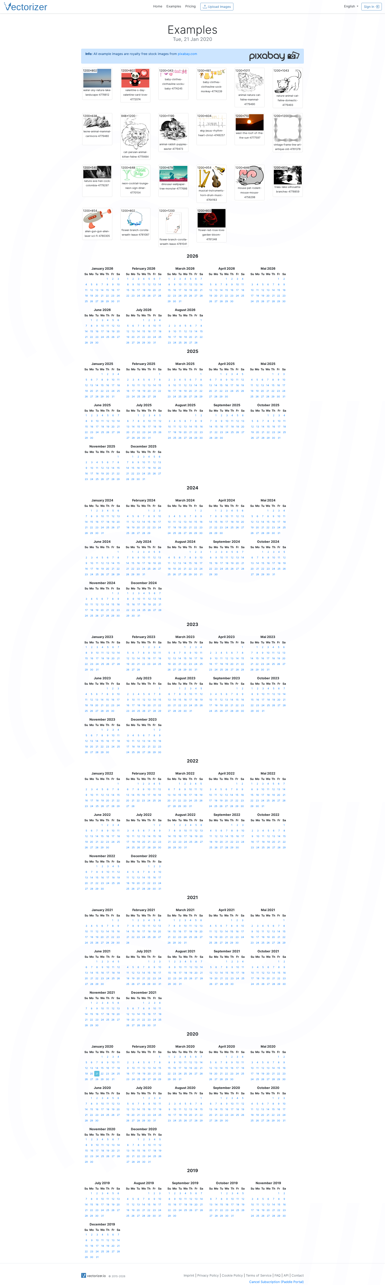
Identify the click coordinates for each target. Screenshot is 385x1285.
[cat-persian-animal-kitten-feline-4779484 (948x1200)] (135, 132)
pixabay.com (187, 54)
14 (102, 290)
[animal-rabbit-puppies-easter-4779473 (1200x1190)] (173, 128)
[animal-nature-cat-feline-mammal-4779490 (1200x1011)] (250, 80)
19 (91, 295)
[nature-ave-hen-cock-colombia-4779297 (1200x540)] (97, 172)
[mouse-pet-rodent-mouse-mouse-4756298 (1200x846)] (250, 175)
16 (112, 290)
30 (112, 301)
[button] (351, 6)
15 (107, 290)
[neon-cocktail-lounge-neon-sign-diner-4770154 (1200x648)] (135, 173)
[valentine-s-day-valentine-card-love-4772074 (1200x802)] (135, 78)
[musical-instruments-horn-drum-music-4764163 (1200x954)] (212, 177)
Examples (173, 6)
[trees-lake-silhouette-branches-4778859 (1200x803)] (288, 175)
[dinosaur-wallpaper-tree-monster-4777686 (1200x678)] (173, 173)
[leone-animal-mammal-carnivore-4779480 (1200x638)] (97, 121)
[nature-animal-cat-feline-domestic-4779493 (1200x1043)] (288, 81)
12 (91, 290)
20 (96, 295)
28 (102, 301)
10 (118, 284)
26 (91, 301)
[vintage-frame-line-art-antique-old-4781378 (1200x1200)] (288, 128)
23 (112, 295)
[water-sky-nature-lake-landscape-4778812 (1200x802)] (97, 78)
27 (96, 301)
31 (118, 301)
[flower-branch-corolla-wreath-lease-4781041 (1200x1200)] (173, 223)
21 (102, 295)
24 (118, 295)
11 (86, 290)
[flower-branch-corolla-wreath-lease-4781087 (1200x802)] (135, 218)
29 (107, 301)
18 (86, 295)
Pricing (190, 6)
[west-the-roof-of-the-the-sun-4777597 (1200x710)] (250, 122)
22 (107, 295)
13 (96, 290)
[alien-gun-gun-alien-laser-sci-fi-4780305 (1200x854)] (97, 219)
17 (118, 290)
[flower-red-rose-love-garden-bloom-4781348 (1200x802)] (212, 218)
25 (86, 301)
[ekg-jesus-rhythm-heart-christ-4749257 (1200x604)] (212, 121)
